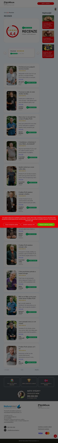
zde (32, 220)
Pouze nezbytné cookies (11, 224)
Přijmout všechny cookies (46, 224)
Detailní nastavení (28, 224)
